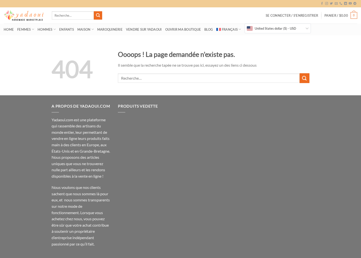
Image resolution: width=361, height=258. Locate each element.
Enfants (66, 29)
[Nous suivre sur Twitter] (331, 3)
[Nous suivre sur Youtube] (350, 3)
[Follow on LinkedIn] (345, 3)
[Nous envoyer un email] (336, 3)
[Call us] (340, 3)
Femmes (24, 29)
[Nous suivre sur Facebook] (321, 3)
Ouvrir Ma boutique (183, 29)
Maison (84, 29)
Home (9, 29)
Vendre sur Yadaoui (144, 29)
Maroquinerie (110, 29)
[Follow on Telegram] (354, 3)
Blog (208, 29)
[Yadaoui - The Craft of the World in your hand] (24, 15)
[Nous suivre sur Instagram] (326, 3)
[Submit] (98, 15)
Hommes (45, 29)
